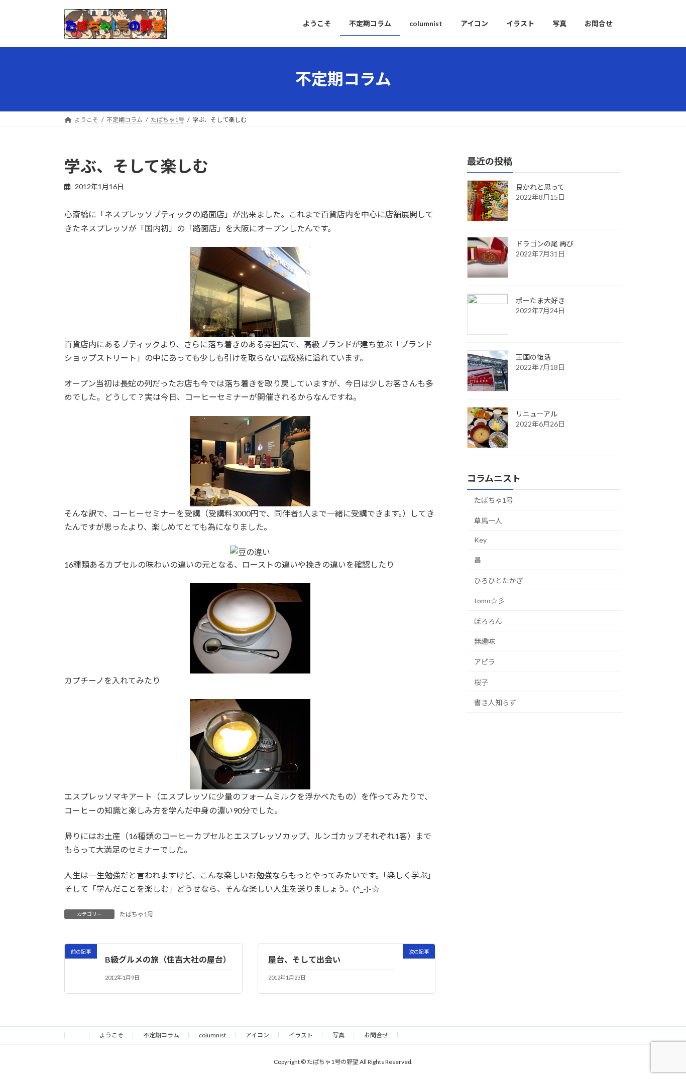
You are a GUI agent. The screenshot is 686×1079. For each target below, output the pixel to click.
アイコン (257, 1035)
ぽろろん (488, 620)
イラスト (301, 1035)
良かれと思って (540, 187)
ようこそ (111, 1035)
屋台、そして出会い (304, 959)
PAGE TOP (660, 1037)
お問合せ (376, 1035)
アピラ (484, 661)
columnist (212, 1035)
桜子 (481, 682)
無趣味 (484, 641)
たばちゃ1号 (136, 914)
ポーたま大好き (540, 300)
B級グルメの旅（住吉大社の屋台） (168, 959)
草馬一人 (488, 520)
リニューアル (536, 414)
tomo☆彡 (489, 600)
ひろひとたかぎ (498, 580)
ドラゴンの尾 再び (545, 243)
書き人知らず (495, 702)
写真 (338, 1035)
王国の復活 (533, 357)
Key (480, 539)
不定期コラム (161, 1035)
